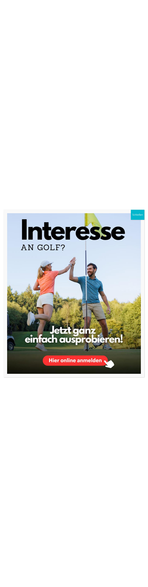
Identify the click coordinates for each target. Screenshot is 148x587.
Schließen (137, 214)
